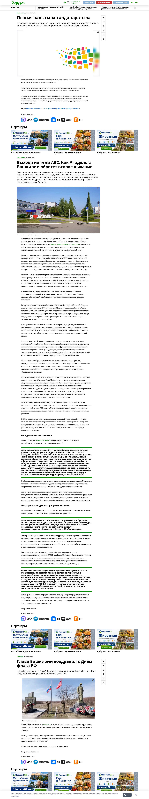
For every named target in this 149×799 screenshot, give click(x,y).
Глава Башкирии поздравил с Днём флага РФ (51, 8)
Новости (15, 7)
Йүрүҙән (17, 2)
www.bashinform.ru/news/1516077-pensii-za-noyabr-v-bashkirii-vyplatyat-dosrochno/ (52, 108)
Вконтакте (89, 2)
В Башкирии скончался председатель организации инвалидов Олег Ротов (114, 8)
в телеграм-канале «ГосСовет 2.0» (65, 244)
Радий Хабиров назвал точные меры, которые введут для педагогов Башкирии (82, 8)
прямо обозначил (43, 440)
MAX (132, 2)
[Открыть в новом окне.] (26, 119)
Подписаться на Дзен (75, 2)
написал (46, 724)
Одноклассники (104, 2)
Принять (127, 795)
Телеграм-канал (121, 2)
